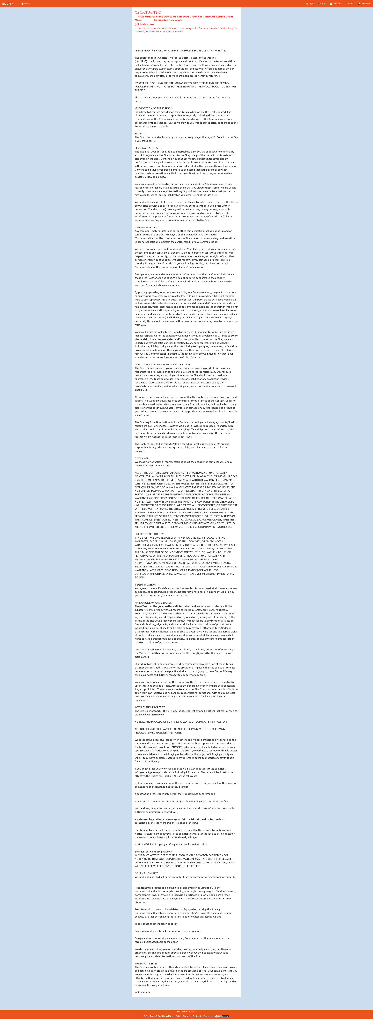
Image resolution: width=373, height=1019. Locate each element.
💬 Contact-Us (364, 3)
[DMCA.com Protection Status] (222, 1016)
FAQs (146, 1016)
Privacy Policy (175, 1016)
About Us (187, 1016)
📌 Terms (349, 3)
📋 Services (26, 3)
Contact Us (198, 1016)
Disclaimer (208, 1016)
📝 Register (335, 3)
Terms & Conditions (159, 1016)
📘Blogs (322, 3)
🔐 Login (310, 3)
